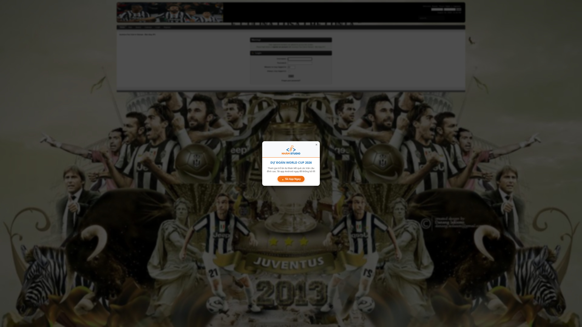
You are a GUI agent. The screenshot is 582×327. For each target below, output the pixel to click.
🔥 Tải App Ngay (291, 179)
